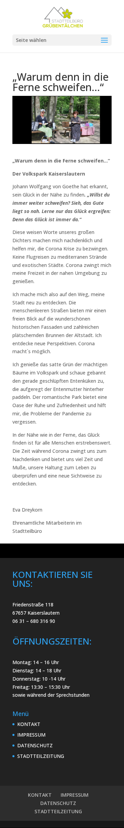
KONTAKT (28, 724)
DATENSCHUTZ (35, 745)
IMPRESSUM (31, 734)
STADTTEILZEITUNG (40, 756)
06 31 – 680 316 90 (33, 621)
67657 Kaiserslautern (36, 612)
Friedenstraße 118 (32, 604)
